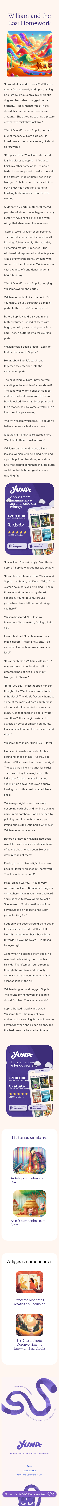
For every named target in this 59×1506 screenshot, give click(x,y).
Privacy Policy (29, 1470)
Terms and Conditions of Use (29, 1474)
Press (29, 1466)
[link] (17, 546)
